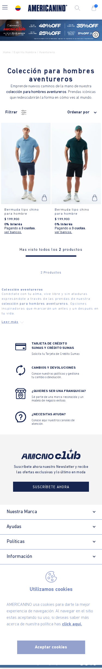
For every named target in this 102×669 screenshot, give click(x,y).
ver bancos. (13, 232)
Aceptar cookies (51, 647)
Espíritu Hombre (25, 52)
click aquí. (72, 624)
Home (7, 52)
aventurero (47, 52)
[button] (5, 8)
